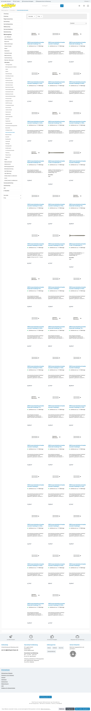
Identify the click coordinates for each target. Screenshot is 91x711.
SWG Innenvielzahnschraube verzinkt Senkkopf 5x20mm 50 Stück (35, 205)
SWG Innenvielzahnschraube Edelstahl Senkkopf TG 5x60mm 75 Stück (35, 43)
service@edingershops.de (9, 650)
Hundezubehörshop (8, 183)
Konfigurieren (70, 709)
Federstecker (8, 112)
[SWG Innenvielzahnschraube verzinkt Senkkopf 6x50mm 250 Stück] (35, 358)
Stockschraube (8, 98)
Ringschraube (8, 154)
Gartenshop (7, 21)
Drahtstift (7, 136)
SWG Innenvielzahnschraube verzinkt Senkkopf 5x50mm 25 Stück (56, 604)
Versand (3, 677)
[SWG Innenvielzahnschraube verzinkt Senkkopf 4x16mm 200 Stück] (77, 476)
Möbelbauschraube (9, 94)
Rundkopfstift (8, 139)
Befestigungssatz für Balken (11, 66)
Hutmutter (7, 118)
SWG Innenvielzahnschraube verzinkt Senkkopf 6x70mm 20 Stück (56, 205)
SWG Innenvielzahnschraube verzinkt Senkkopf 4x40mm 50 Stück (35, 122)
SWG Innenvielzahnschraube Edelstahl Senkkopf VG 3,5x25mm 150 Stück (56, 446)
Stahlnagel (7, 143)
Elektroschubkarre (8, 39)
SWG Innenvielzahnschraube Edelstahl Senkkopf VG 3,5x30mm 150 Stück (35, 161)
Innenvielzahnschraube (10, 132)
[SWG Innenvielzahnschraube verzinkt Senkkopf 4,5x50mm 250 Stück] (35, 437)
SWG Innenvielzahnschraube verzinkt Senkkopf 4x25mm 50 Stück (35, 525)
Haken (6, 69)
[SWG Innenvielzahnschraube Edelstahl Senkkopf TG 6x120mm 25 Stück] (35, 397)
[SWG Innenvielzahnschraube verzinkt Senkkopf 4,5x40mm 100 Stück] (56, 34)
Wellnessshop (7, 26)
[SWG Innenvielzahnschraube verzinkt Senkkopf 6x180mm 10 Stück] (56, 397)
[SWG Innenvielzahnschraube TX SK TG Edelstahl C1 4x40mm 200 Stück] (77, 235)
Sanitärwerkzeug (8, 57)
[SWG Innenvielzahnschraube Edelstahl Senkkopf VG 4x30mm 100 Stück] (77, 318)
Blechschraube (8, 134)
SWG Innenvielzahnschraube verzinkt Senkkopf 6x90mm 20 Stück (35, 244)
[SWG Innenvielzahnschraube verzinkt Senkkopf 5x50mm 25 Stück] (56, 595)
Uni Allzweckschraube (9, 150)
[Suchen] (61, 5)
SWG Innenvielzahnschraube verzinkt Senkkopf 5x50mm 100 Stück (77, 82)
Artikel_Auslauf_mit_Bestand (10, 175)
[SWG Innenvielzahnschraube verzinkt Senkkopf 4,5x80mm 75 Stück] (77, 516)
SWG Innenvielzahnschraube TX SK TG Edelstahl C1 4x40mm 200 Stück (77, 244)
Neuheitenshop (7, 32)
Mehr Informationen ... (46, 709)
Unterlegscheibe (8, 64)
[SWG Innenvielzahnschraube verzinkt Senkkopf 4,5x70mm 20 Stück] (77, 152)
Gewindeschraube (9, 84)
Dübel (5, 159)
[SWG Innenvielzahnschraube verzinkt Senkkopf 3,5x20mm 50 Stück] (77, 437)
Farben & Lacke (7, 46)
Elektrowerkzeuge (8, 43)
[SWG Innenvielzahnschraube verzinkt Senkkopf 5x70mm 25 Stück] (56, 235)
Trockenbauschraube (9, 105)
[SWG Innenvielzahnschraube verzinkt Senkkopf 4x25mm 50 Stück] (35, 516)
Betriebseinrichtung (8, 168)
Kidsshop (6, 16)
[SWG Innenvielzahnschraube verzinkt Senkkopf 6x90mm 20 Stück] (35, 235)
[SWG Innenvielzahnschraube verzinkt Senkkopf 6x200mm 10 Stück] (77, 555)
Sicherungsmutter (9, 116)
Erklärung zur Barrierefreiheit (8, 688)
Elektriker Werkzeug (8, 60)
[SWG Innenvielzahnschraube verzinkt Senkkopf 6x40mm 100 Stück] (56, 555)
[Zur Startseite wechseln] (8, 5)
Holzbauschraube (8, 80)
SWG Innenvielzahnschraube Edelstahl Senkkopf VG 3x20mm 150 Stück (56, 327)
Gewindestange (8, 73)
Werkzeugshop (8, 34)
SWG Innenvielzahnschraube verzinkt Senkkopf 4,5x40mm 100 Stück (56, 43)
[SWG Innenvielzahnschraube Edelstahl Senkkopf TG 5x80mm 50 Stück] (56, 73)
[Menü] (79, 5)
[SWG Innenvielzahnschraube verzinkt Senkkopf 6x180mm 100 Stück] (56, 476)
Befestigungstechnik (9, 166)
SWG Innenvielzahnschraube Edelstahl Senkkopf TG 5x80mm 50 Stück (56, 82)
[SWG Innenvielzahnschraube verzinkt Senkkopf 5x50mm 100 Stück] (77, 73)
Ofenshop (6, 13)
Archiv (5, 178)
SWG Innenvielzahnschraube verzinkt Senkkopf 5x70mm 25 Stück (56, 244)
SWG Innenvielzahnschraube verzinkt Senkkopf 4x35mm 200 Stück (77, 122)
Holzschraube (8, 107)
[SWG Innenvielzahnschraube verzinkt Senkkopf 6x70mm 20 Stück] (56, 196)
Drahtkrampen (8, 148)
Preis (5, 198)
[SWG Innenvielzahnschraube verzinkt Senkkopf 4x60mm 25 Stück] (35, 555)
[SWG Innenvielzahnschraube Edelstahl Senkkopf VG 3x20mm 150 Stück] (56, 318)
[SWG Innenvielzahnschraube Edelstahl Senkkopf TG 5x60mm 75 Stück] (35, 34)
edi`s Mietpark (7, 36)
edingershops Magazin (6, 673)
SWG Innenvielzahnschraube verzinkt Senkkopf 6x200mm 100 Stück (77, 367)
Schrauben (7, 62)
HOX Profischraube (9, 82)
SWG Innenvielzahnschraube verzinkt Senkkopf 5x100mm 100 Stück (56, 287)
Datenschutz (4, 681)
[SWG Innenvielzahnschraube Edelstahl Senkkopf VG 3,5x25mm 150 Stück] (56, 437)
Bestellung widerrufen (45, 697)
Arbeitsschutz (7, 164)
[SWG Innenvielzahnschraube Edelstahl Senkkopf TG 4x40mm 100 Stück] (35, 595)
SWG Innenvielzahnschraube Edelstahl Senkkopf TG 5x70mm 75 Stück (77, 205)
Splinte (6, 71)
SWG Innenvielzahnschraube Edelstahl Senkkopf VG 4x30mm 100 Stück (77, 327)
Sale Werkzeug (7, 173)
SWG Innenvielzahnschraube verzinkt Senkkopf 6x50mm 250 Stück (35, 367)
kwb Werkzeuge (8, 171)
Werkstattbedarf (8, 161)
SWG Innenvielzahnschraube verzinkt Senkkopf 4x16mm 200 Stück (77, 485)
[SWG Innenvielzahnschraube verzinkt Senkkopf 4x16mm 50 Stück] (35, 73)
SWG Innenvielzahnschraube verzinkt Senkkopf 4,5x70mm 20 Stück (77, 161)
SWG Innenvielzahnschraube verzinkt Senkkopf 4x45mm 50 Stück (56, 367)
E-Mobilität (6, 190)
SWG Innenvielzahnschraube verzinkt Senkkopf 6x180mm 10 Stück (56, 406)
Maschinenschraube (9, 87)
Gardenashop (7, 185)
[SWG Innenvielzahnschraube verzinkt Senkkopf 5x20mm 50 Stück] (35, 196)
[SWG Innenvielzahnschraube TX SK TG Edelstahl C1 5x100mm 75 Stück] (56, 152)
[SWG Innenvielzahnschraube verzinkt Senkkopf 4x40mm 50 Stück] (35, 113)
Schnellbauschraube (9, 75)
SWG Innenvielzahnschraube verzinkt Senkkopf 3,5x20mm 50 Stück (77, 446)
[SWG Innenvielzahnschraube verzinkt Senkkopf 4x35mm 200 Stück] (77, 113)
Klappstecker (8, 114)
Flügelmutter (7, 121)
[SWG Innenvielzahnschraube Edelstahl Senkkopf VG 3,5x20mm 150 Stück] (35, 278)
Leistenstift (7, 141)
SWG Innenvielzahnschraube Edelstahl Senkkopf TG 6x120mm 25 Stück (35, 406)
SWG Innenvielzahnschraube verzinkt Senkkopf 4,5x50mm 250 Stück (35, 446)
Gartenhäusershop (8, 24)
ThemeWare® (59, 703)
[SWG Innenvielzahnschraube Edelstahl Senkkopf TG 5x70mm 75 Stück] (77, 196)
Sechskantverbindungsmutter (11, 125)
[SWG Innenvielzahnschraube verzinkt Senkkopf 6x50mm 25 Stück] (35, 318)
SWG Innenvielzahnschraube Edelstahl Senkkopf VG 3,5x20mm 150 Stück (35, 287)
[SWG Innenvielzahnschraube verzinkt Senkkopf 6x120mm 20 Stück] (35, 476)
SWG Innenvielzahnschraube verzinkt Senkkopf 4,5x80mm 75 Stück (77, 525)
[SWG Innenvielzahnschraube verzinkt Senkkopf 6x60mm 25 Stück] (77, 278)
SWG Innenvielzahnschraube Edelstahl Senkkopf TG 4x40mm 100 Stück (35, 604)
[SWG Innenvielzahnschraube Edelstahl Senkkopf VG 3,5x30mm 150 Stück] (35, 152)
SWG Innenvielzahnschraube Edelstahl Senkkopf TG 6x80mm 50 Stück (77, 43)
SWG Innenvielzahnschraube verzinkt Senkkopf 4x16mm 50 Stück (35, 82)
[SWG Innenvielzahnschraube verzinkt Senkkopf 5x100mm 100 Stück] (56, 278)
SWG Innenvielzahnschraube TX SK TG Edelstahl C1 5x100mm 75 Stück (56, 161)
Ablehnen (61, 709)
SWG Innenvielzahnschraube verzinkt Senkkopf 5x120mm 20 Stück (56, 525)
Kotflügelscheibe (8, 130)
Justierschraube (8, 109)
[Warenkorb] (88, 5)
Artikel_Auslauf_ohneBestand (10, 180)
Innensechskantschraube (10, 96)
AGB (2, 686)
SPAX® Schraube (8, 103)
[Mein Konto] (84, 5)
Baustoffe (6, 41)
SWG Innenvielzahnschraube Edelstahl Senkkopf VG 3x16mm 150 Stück (56, 122)
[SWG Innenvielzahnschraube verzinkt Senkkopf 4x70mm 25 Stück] (77, 397)
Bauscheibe (7, 127)
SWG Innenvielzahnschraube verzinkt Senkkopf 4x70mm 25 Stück (77, 406)
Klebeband (6, 50)
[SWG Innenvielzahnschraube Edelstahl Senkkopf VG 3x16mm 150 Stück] (56, 113)
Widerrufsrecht (5, 684)
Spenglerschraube (9, 100)
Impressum (4, 679)
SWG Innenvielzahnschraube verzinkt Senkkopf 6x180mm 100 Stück (56, 485)
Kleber (5, 48)
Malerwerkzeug (7, 55)
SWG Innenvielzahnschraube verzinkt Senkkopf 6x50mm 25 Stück (35, 327)
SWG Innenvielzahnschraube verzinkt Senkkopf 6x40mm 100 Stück (56, 564)
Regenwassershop (8, 19)
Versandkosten (56, 702)
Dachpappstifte (8, 145)
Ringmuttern (7, 157)
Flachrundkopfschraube (10, 89)
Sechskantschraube (9, 91)
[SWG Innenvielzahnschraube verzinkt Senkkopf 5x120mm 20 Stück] (56, 516)
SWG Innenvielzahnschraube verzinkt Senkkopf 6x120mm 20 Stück (35, 485)
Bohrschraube (8, 78)
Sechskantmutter (8, 123)
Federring (7, 152)
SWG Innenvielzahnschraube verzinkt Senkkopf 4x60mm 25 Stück (35, 564)
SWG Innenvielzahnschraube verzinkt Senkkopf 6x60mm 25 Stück (77, 287)
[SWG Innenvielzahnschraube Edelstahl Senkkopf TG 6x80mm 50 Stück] (77, 34)
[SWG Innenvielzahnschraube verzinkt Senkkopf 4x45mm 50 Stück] (56, 358)
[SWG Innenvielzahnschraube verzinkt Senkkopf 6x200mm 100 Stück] (77, 358)
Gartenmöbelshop (8, 29)
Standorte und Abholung (7, 675)
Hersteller (6, 195)
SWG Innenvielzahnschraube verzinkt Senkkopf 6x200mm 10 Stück (77, 564)
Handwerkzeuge (8, 53)
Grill (4, 188)
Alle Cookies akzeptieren (82, 709)
